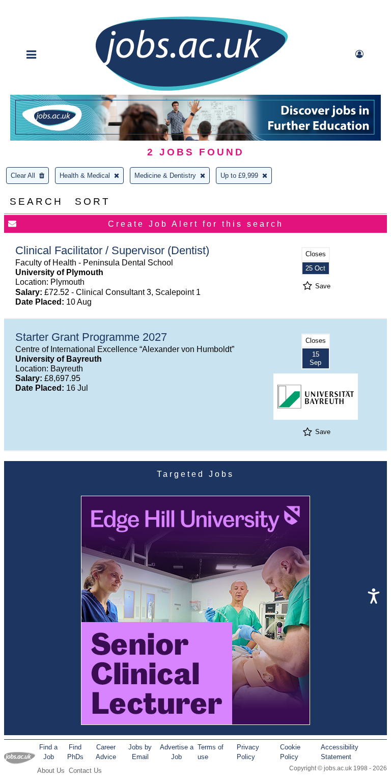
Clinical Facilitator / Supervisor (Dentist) (112, 250)
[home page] (191, 90)
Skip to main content (40, 9)
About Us (51, 770)
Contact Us (85, 770)
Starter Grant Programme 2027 (91, 337)
